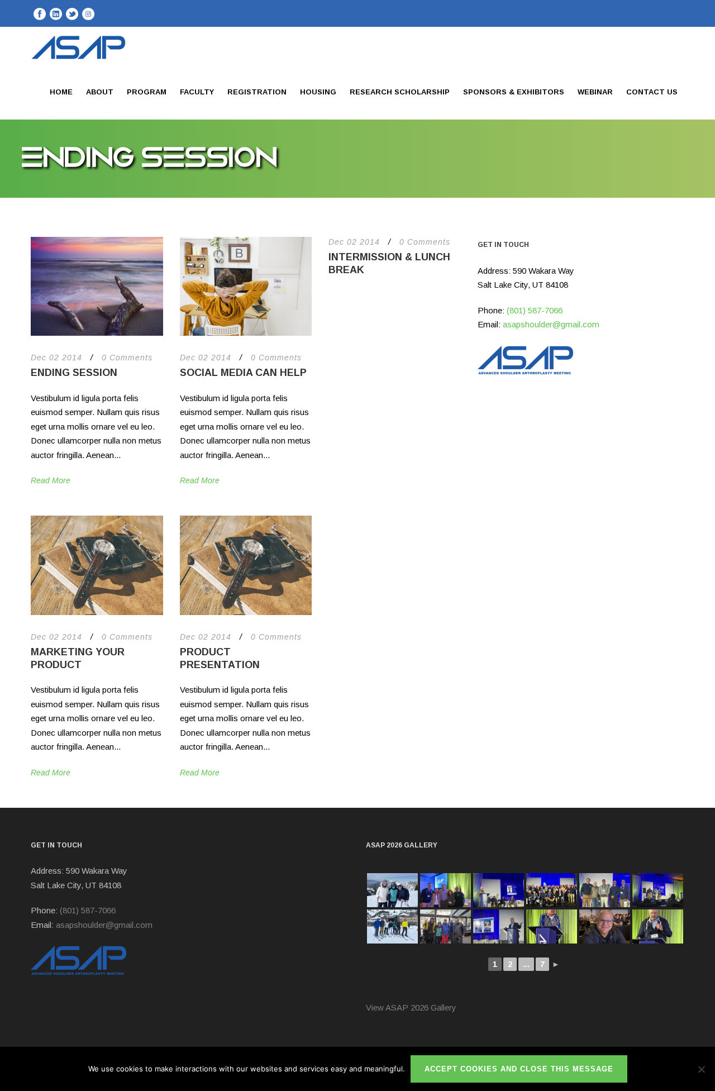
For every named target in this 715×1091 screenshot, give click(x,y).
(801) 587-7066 (535, 310)
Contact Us (652, 92)
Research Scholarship (400, 92)
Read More (50, 480)
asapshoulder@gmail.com (551, 324)
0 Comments (127, 357)
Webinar (595, 92)
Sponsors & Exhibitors (513, 92)
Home (61, 92)
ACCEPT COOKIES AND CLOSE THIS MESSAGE (519, 1069)
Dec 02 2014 (56, 357)
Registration (257, 92)
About (99, 92)
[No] (701, 1069)
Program (146, 92)
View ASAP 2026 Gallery (411, 1007)
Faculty (197, 92)
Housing (318, 92)
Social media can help (243, 372)
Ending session (74, 372)
